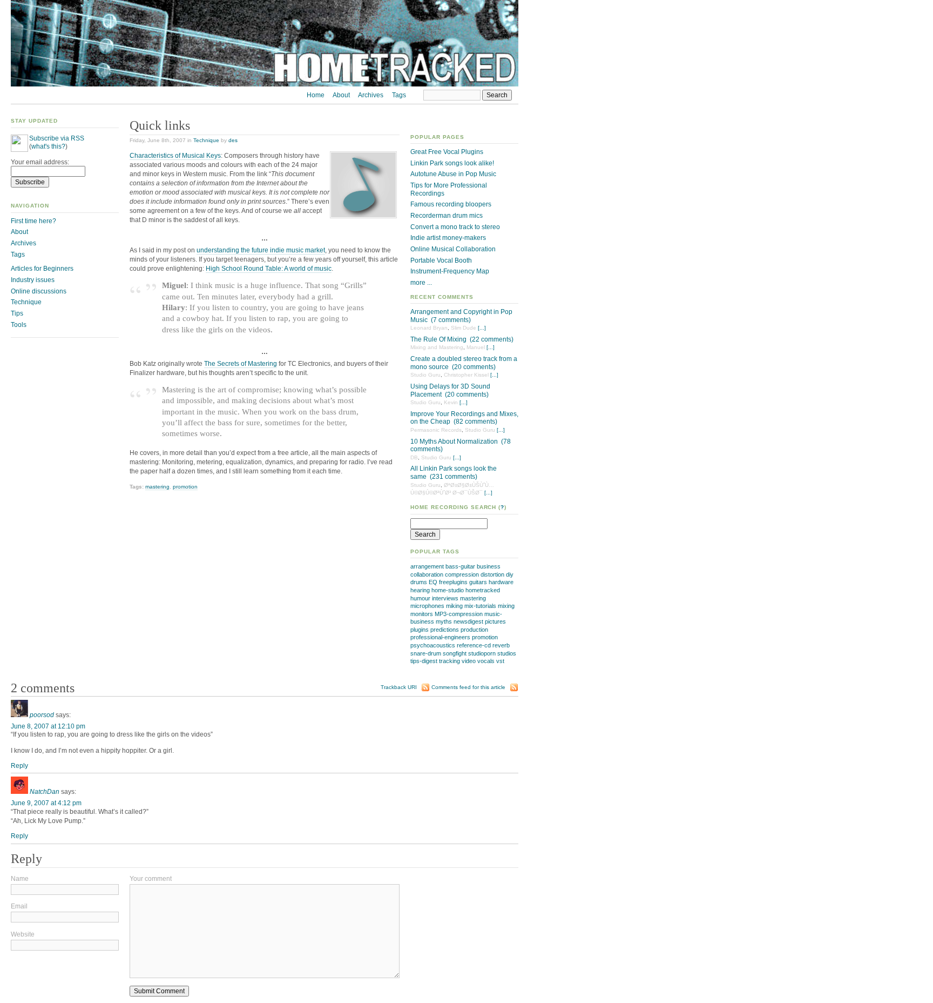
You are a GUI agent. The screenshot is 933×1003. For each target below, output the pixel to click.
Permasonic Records (436, 430)
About (341, 95)
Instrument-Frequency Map (449, 271)
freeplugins (453, 582)
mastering (473, 598)
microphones (427, 606)
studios (506, 653)
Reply (19, 766)
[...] (482, 328)
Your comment (151, 878)
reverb (501, 645)
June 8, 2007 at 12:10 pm (48, 726)
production (474, 629)
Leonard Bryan (429, 328)
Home (315, 95)
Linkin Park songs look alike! (452, 163)
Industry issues (33, 280)
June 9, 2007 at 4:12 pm (46, 803)
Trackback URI (399, 687)
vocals (486, 661)
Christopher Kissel (466, 375)
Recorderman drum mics (446, 215)
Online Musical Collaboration (453, 249)
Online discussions (38, 291)
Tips (17, 313)
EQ (433, 582)
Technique (206, 140)
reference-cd (474, 645)
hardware (501, 582)
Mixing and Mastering (436, 347)
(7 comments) (451, 320)
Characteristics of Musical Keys (175, 155)
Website (23, 934)
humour (420, 598)
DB (414, 457)
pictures (495, 621)
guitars (478, 582)
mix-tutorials (480, 606)
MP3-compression (459, 614)
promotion (485, 637)
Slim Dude (463, 328)
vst (500, 661)
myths (444, 621)
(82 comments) (475, 421)
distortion (492, 574)
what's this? (48, 146)
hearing (420, 590)
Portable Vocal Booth (441, 260)
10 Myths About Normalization (454, 441)
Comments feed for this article (468, 687)
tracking (449, 661)
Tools (18, 325)
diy (509, 574)
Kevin (451, 402)
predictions (444, 629)
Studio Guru (425, 375)
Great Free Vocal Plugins (446, 152)
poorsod (42, 715)
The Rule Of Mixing (438, 339)
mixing (506, 606)
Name (20, 878)
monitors (421, 614)
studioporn (482, 653)
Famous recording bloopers (450, 204)
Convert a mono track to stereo (455, 227)
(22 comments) (491, 339)
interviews (445, 598)
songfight (454, 653)
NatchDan (44, 791)
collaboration (426, 574)
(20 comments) (474, 367)
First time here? (33, 221)
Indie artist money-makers (448, 238)
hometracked (482, 590)
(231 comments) (453, 476)
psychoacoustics (432, 645)
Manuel (475, 347)
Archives (370, 95)
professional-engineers (440, 637)
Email (19, 906)
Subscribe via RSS (56, 138)
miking (454, 606)
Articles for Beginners (42, 268)
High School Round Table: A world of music (269, 268)
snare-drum (425, 653)
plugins (419, 629)
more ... (421, 282)
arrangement (427, 566)
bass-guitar (460, 566)
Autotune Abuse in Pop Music (453, 174)
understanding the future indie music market (261, 250)
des (233, 140)
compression (462, 574)
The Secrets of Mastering (240, 363)
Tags (399, 95)
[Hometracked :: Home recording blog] (264, 84)
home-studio (447, 590)
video (469, 661)
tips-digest (423, 661)
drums (418, 582)
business (489, 566)
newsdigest (468, 621)
